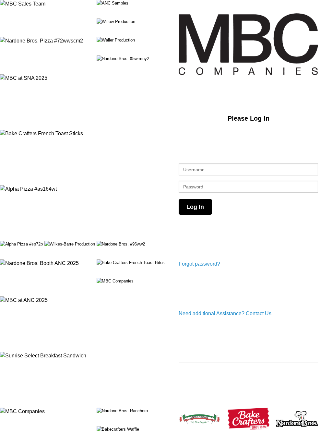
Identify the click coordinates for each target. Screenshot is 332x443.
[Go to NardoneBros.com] (297, 419)
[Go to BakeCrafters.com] (248, 419)
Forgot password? (199, 264)
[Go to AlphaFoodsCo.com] (199, 418)
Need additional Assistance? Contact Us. (226, 313)
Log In (195, 207)
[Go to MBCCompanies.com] (248, 44)
